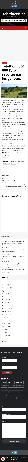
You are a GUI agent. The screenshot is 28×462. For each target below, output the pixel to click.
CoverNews (22, 457)
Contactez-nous (14, 441)
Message (4, 421)
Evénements (5, 308)
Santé (3, 329)
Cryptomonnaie (6, 291)
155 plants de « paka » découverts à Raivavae (11, 180)
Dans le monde (6, 297)
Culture (4, 294)
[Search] (25, 27)
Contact (16, 3)
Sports (4, 338)
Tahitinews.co (14, 14)
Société (4, 335)
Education (4, 302)
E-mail (4, 364)
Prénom (4, 357)
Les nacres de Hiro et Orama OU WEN (16, 185)
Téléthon (7, 175)
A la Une (4, 282)
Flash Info (4, 63)
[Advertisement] (14, 45)
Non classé (5, 320)
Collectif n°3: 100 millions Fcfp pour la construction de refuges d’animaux (12, 263)
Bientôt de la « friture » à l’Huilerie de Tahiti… (14, 269)
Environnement (6, 305)
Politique (4, 326)
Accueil (11, 3)
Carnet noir (5, 285)
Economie (4, 300)
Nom (6, 406)
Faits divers (5, 311)
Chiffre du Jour (6, 288)
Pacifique (4, 323)
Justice (4, 317)
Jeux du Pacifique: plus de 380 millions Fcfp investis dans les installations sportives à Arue (13, 243)
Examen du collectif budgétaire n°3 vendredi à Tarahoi (14, 257)
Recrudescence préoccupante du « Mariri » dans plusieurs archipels (13, 250)
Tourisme (4, 341)
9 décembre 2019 (6, 82)
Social (3, 332)
